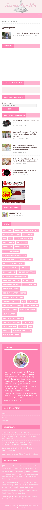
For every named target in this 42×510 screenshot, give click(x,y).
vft (30, 326)
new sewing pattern (26, 272)
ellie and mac (8, 243)
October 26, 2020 (19, 139)
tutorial (22, 326)
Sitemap (5, 421)
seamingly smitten (11, 301)
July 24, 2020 (18, 163)
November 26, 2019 (20, 175)
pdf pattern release (11, 284)
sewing (19, 305)
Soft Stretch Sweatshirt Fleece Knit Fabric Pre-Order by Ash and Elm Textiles (25, 134)
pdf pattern (28, 280)
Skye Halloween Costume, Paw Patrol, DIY (23, 468)
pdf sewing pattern (11, 289)
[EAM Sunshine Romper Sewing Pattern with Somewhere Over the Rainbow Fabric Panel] (6, 147)
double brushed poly (23, 238)
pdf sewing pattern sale (13, 297)
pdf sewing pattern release (14, 293)
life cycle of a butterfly (13, 263)
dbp (4, 238)
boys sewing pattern (11, 234)
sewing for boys (31, 305)
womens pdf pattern (11, 335)
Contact (4, 417)
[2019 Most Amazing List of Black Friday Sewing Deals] (6, 172)
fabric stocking (21, 247)
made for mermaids (10, 268)
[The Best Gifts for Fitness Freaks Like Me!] (6, 123)
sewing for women (27, 310)
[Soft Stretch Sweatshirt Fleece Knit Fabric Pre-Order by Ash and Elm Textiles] (6, 134)
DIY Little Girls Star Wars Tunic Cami (26, 33)
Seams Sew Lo (29, 36)
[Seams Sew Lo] (21, 11)
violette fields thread (22, 331)
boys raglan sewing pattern (26, 230)
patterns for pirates (11, 280)
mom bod (25, 268)
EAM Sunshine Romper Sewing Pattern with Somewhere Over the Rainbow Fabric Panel (25, 147)
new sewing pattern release (15, 276)
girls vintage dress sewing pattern (17, 259)
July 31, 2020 (18, 152)
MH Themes (21, 508)
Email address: (7, 103)
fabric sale (7, 247)
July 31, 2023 (18, 125)
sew (23, 301)
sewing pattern (9, 314)
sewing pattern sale (11, 322)
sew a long (7, 305)
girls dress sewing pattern (14, 255)
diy (10, 238)
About (4, 413)
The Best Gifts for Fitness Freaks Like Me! (15, 432)
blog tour (7, 230)
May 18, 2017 (18, 36)
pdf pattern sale (29, 284)
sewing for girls (10, 310)
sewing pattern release (13, 318)
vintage (6, 331)
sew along (32, 301)
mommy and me (9, 272)
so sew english (9, 326)
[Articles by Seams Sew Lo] (5, 216)
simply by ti (27, 322)
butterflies (28, 234)
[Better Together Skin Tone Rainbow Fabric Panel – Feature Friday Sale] (6, 161)
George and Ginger (11, 251)
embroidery (22, 243)
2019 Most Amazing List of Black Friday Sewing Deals (20, 454)
